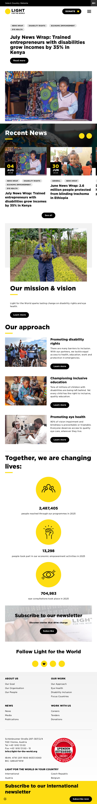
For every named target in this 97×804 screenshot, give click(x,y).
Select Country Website (17, 3)
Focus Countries (60, 696)
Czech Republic (59, 774)
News (9, 705)
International (12, 774)
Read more (19, 60)
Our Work (58, 678)
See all (48, 215)
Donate (70, 11)
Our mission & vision (43, 288)
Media (8, 715)
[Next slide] (89, 136)
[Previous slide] (81, 136)
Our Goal (10, 684)
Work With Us (61, 705)
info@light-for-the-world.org (21, 751)
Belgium (55, 778)
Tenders (55, 715)
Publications (12, 719)
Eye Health (57, 688)
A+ (94, 3)
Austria (9, 778)
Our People (11, 692)
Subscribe (48, 631)
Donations (56, 719)
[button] (89, 11)
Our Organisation (14, 688)
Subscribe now (81, 799)
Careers (55, 711)
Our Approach (59, 684)
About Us (11, 678)
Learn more (19, 315)
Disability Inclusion (61, 692)
